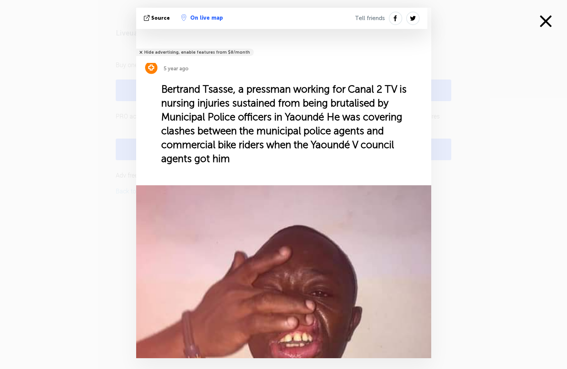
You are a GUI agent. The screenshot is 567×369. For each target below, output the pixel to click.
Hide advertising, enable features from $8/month (197, 52)
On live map (206, 18)
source (160, 18)
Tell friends (370, 18)
